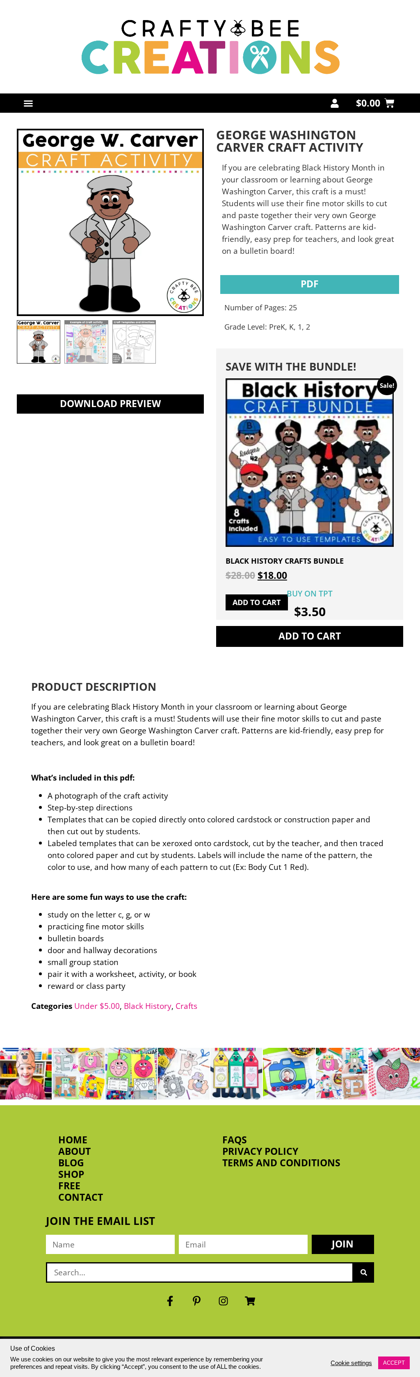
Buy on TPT (310, 593)
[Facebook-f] (170, 1301)
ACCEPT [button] (394, 1363)
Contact (80, 1197)
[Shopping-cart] (250, 1301)
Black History (147, 1005)
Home (72, 1140)
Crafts (186, 1005)
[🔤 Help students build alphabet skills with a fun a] (184, 1073)
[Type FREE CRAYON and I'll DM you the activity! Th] (236, 1073)
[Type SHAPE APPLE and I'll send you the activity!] (131, 1073)
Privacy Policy (260, 1151)
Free (69, 1186)
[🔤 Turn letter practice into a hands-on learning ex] (78, 1073)
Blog (71, 1163)
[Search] (364, 1272)
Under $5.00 (97, 1005)
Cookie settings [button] (351, 1363)
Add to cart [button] (257, 602)
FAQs (234, 1140)
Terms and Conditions (281, 1163)
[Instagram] (223, 1301)
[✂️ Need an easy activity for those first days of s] (394, 1073)
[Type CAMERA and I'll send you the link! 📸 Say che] (289, 1073)
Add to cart (309, 636)
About (74, 1151)
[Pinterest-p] (197, 1301)
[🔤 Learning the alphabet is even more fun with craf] (342, 1073)
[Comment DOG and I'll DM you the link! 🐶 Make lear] (26, 1073)
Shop (71, 1174)
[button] (28, 103)
